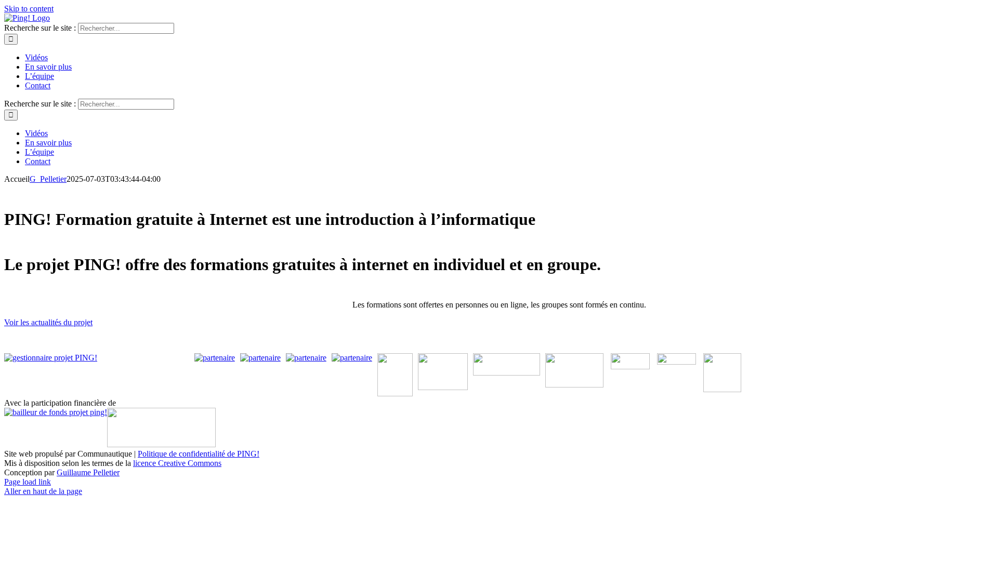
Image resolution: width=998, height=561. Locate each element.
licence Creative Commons (177, 463)
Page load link (27, 481)
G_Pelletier (48, 179)
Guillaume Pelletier (88, 472)
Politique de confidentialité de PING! (198, 453)
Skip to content (29, 8)
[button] (48, 322)
